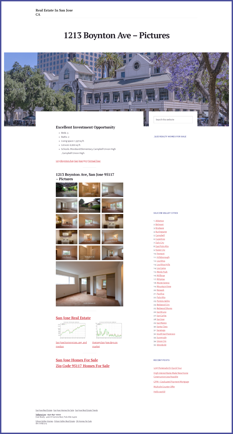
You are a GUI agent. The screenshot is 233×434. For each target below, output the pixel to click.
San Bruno (161, 312)
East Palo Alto (162, 246)
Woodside (161, 345)
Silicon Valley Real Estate (64, 421)
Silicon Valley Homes (44, 421)
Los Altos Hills (163, 264)
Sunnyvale (161, 337)
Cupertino (160, 239)
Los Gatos (161, 268)
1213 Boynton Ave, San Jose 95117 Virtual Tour (78, 161)
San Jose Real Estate (73, 317)
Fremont (161, 254)
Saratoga (161, 330)
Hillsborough (163, 257)
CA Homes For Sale (84, 421)
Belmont (159, 224)
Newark (160, 290)
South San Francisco (166, 334)
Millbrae (161, 275)
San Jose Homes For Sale (77, 359)
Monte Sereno (163, 283)
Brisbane (159, 228)
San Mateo (162, 323)
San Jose (160, 319)
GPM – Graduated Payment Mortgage (171, 382)
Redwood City (163, 305)
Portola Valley (163, 301)
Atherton (159, 221)
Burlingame (161, 232)
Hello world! (159, 392)
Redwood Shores (164, 308)
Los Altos (161, 261)
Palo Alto (161, 297)
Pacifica (160, 294)
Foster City (160, 250)
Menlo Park (162, 272)
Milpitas (161, 279)
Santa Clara (162, 327)
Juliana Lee (41, 414)
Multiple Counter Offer (164, 387)
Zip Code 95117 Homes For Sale (82, 365)
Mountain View (164, 286)
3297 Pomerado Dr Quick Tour (168, 368)
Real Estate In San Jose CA (54, 12)
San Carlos (161, 316)
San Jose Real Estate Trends (86, 410)
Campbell (160, 235)
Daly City (159, 243)
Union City (161, 341)
